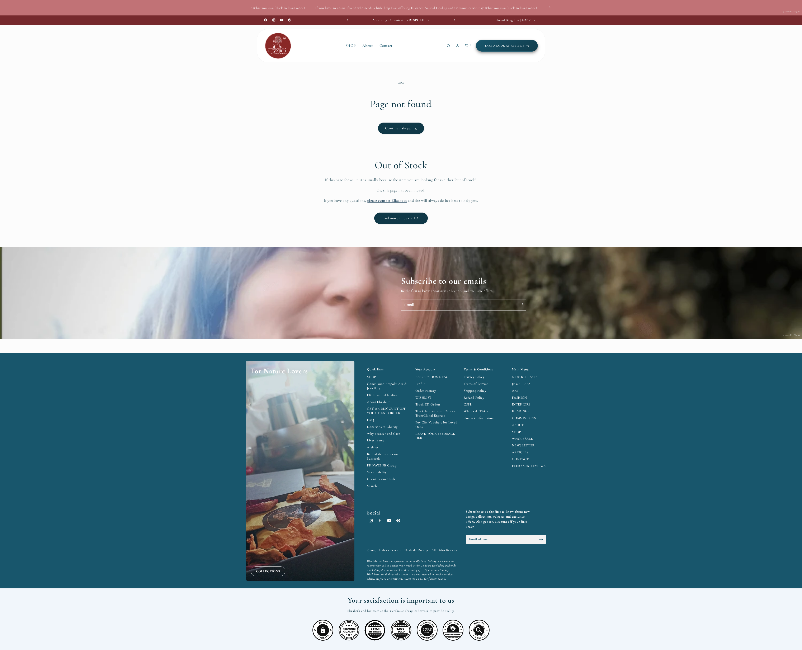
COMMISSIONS (524, 418)
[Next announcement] (454, 20)
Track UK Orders (427, 404)
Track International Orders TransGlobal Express (435, 413)
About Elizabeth (378, 402)
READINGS (520, 411)
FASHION (519, 397)
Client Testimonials (381, 479)
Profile (420, 384)
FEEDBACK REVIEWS (529, 466)
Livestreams (375, 440)
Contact (385, 45)
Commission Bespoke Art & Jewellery (387, 386)
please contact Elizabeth (387, 200)
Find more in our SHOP (400, 218)
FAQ (370, 420)
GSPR (468, 404)
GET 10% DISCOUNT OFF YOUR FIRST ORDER (386, 411)
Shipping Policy (475, 391)
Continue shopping (401, 128)
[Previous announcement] (347, 20)
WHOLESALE (522, 439)
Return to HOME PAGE (432, 377)
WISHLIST (423, 397)
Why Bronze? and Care (383, 434)
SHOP (371, 377)
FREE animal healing (382, 395)
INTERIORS (521, 404)
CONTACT (520, 459)
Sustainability (377, 472)
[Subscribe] (521, 304)
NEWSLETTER (523, 445)
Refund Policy (474, 397)
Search (372, 486)
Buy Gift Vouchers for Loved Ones (436, 424)
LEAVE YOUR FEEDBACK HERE (435, 436)
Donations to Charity (382, 427)
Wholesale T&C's (476, 411)
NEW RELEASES (524, 377)
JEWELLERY (521, 384)
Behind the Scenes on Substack (382, 456)
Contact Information (479, 418)
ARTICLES (520, 452)
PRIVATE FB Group (381, 465)
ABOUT (518, 425)
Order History (425, 391)
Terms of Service (476, 384)
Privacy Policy (474, 377)
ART (515, 391)
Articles (372, 447)
